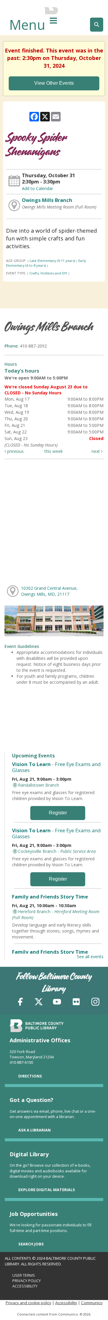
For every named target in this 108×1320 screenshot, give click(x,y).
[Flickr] (76, 1002)
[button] (53, 20)
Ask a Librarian (34, 1130)
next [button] (96, 451)
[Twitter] (39, 1002)
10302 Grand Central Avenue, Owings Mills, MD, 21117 (49, 591)
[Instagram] (95, 1002)
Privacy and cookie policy (28, 1302)
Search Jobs (31, 1244)
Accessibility (25, 1286)
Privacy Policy (26, 1280)
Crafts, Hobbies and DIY (48, 273)
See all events (90, 956)
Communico (92, 1302)
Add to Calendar (37, 188)
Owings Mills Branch (47, 200)
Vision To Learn (56, 767)
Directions (30, 1076)
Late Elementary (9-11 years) (52, 260)
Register (58, 812)
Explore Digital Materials (46, 1189)
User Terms (23, 1275)
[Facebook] (20, 1002)
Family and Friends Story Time (50, 896)
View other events (54, 83)
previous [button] (15, 451)
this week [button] (53, 451)
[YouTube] (57, 1002)
